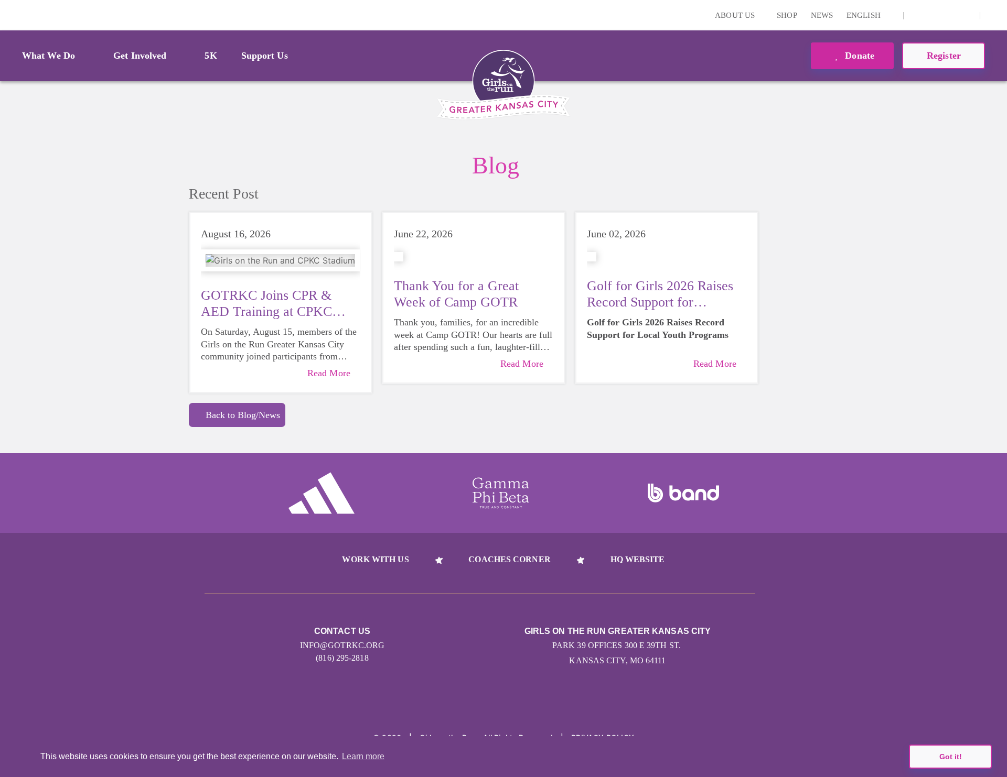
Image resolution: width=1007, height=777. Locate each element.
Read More (328, 373)
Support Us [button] (264, 55)
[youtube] (950, 15)
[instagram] (917, 15)
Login (10, 14)
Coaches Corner (509, 559)
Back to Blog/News (243, 415)
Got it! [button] (950, 756)
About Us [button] (736, 15)
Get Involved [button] (139, 55)
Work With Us (375, 559)
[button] (994, 15)
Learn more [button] (363, 756)
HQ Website (637, 559)
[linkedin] (933, 15)
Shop (787, 15)
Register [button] (944, 55)
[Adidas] (321, 493)
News (822, 15)
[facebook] (966, 15)
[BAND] (683, 493)
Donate (858, 55)
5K (211, 55)
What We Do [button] (48, 55)
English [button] (865, 15)
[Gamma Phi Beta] (501, 493)
